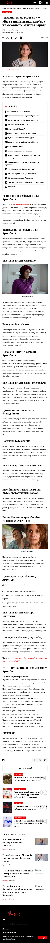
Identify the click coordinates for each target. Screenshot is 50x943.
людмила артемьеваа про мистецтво (22, 173)
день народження (20, 789)
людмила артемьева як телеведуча (20, 138)
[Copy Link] (16, 38)
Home (4, 8)
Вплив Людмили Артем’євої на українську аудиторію (22, 163)
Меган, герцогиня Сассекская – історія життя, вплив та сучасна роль (17, 873)
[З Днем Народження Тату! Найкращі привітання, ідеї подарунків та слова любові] (7, 822)
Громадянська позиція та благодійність (22, 142)
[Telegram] (4, 919)
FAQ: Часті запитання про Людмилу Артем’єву (26, 182)
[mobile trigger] (45, 3)
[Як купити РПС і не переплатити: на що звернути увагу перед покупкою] (7, 778)
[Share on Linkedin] (45, 760)
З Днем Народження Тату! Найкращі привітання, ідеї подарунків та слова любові (29, 823)
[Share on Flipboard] (12, 38)
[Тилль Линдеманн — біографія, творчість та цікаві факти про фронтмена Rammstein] (41, 888)
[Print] (21, 38)
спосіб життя (19, 774)
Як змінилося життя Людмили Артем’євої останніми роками (22, 156)
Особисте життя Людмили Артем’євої (21, 133)
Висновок (11, 187)
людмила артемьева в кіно (17, 124)
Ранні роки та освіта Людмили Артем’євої (23, 116)
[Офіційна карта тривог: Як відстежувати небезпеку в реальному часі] (7, 807)
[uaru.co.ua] (9, 2)
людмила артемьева (20, 204)
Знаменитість (7, 12)
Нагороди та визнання (16, 146)
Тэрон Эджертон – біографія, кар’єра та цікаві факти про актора (17, 858)
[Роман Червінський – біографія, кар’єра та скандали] (41, 841)
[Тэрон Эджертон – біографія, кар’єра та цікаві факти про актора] (41, 857)
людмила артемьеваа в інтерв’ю (20, 151)
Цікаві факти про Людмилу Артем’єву (22, 169)
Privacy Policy (29, 936)
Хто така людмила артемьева (18, 111)
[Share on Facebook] (34, 760)
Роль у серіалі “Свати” (16, 129)
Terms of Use (10, 939)
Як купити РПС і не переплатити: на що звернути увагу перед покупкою (30, 779)
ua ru (9, 30)
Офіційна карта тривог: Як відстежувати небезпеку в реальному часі (30, 807)
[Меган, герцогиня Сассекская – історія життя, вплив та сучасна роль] (41, 872)
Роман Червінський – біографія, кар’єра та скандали (13, 842)
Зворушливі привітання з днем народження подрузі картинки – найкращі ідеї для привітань (27, 794)
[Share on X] (7, 38)
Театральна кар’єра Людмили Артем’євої (23, 120)
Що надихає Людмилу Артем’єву (20, 178)
